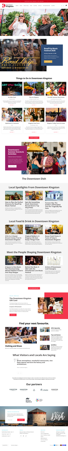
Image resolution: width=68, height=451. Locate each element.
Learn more (41, 1)
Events (21, 5)
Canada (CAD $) (4, 445)
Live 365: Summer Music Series (56, 97)
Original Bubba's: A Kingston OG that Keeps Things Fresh (32, 238)
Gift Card (39, 5)
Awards (42, 436)
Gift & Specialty (55, 328)
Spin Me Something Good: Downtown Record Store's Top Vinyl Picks (32, 205)
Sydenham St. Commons (12, 123)
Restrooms (43, 431)
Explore (17, 5)
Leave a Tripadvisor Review (45, 435)
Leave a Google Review (45, 433)
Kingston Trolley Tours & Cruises (56, 123)
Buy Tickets (48, 61)
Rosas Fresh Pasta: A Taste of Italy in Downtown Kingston (52, 238)
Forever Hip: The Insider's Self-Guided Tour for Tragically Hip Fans (53, 205)
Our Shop (35, 5)
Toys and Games (56, 335)
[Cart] (65, 5)
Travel (31, 5)
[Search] (61, 5)
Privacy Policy (43, 441)
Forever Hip (4, 434)
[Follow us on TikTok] (26, 436)
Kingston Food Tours (34, 123)
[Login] (63, 5)
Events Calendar (34, 137)
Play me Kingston (34, 97)
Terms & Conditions (44, 439)
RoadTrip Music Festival (6, 431)
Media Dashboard (44, 438)
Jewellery (53, 345)
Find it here (12, 166)
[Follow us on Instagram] (23, 436)
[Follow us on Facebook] (21, 436)
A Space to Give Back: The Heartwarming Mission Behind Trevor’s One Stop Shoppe (14, 269)
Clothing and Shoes (13, 346)
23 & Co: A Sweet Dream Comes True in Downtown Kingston (13, 238)
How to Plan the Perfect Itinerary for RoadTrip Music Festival (14, 204)
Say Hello (53, 5)
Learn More (11, 132)
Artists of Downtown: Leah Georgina (53, 268)
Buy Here (13, 314)
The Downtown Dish (46, 5)
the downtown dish (34, 288)
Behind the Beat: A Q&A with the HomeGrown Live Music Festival (34, 269)
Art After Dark (12, 97)
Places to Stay (26, 5)
